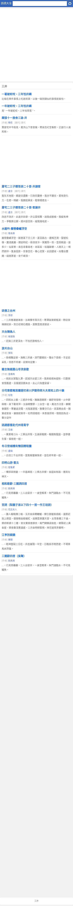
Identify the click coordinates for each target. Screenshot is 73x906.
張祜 (10, 353)
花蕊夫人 (12, 509)
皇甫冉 (11, 374)
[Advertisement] (36, 44)
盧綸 (10, 451)
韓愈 (10, 122)
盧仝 (10, 191)
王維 (10, 429)
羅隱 (10, 539)
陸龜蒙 (11, 467)
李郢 (10, 315)
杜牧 (10, 395)
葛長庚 (11, 233)
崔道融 (11, 336)
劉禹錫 (11, 488)
